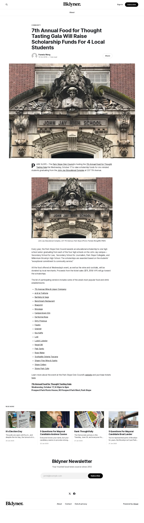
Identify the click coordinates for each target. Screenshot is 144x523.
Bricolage (39, 309)
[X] (70, 494)
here (34, 378)
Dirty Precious (41, 321)
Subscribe (131, 4)
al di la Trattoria (41, 293)
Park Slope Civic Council (63, 164)
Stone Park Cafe (42, 368)
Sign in (120, 4)
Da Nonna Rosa (41, 317)
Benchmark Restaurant (45, 301)
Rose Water (40, 353)
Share (107, 56)
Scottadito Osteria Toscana (46, 357)
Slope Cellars (40, 364)
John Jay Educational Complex (71, 170)
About (72, 12)
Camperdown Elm (42, 313)
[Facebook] (74, 494)
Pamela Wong (44, 54)
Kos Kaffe (39, 333)
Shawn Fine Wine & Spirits (46, 361)
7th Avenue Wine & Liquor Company (50, 289)
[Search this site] (7, 4)
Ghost (135, 504)
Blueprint (39, 305)
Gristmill (38, 329)
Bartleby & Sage (42, 297)
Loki (36, 337)
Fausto (37, 325)
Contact (68, 504)
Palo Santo (39, 349)
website (88, 375)
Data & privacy (81, 504)
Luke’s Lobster (41, 341)
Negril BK (39, 345)
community (36, 25)
